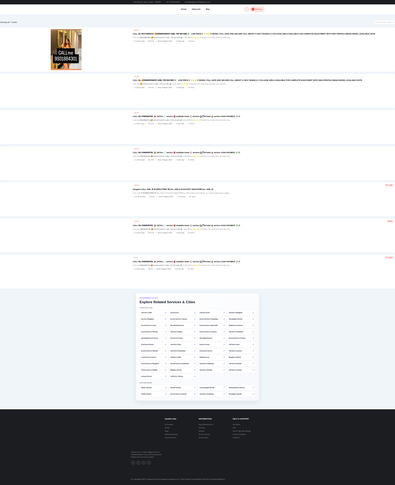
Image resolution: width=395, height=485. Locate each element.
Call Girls (136, 30)
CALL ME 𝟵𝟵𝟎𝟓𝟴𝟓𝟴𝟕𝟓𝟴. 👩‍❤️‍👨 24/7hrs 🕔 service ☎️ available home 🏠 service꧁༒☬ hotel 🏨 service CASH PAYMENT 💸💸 (186, 116)
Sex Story (202, 428)
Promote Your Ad (170, 437)
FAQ (234, 428)
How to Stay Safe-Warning (242, 431)
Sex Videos (236, 424)
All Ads (183, 9)
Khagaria (165, 41)
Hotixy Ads (196, 9)
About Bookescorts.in (206, 424)
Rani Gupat (141, 41)
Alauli (159, 41)
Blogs (167, 431)
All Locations (169, 424)
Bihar (170, 41)
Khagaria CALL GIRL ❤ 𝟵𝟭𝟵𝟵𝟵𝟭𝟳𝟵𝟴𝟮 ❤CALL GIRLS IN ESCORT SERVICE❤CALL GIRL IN (173, 189)
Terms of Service (204, 434)
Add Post (258, 9)
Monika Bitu (141, 196)
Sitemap (201, 431)
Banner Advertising (171, 434)
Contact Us (236, 437)
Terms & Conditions (239, 434)
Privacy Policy (203, 437)
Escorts (136, 257)
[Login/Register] (246, 9)
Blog (208, 9)
